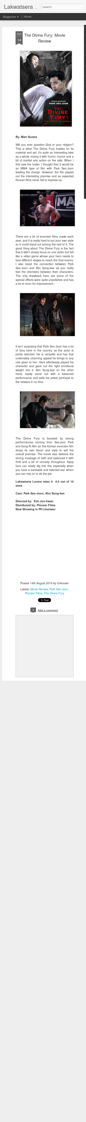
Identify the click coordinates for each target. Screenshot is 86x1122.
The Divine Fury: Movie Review (44, 38)
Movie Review (39, 589)
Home (27, 16)
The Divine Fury (54, 593)
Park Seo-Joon (58, 589)
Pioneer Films (33, 593)
